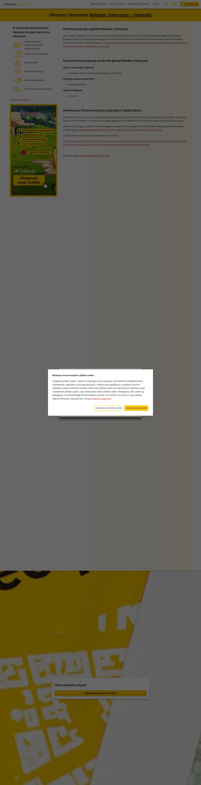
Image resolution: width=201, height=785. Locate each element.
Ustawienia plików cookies (109, 408)
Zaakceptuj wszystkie (136, 408)
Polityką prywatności (101, 398)
